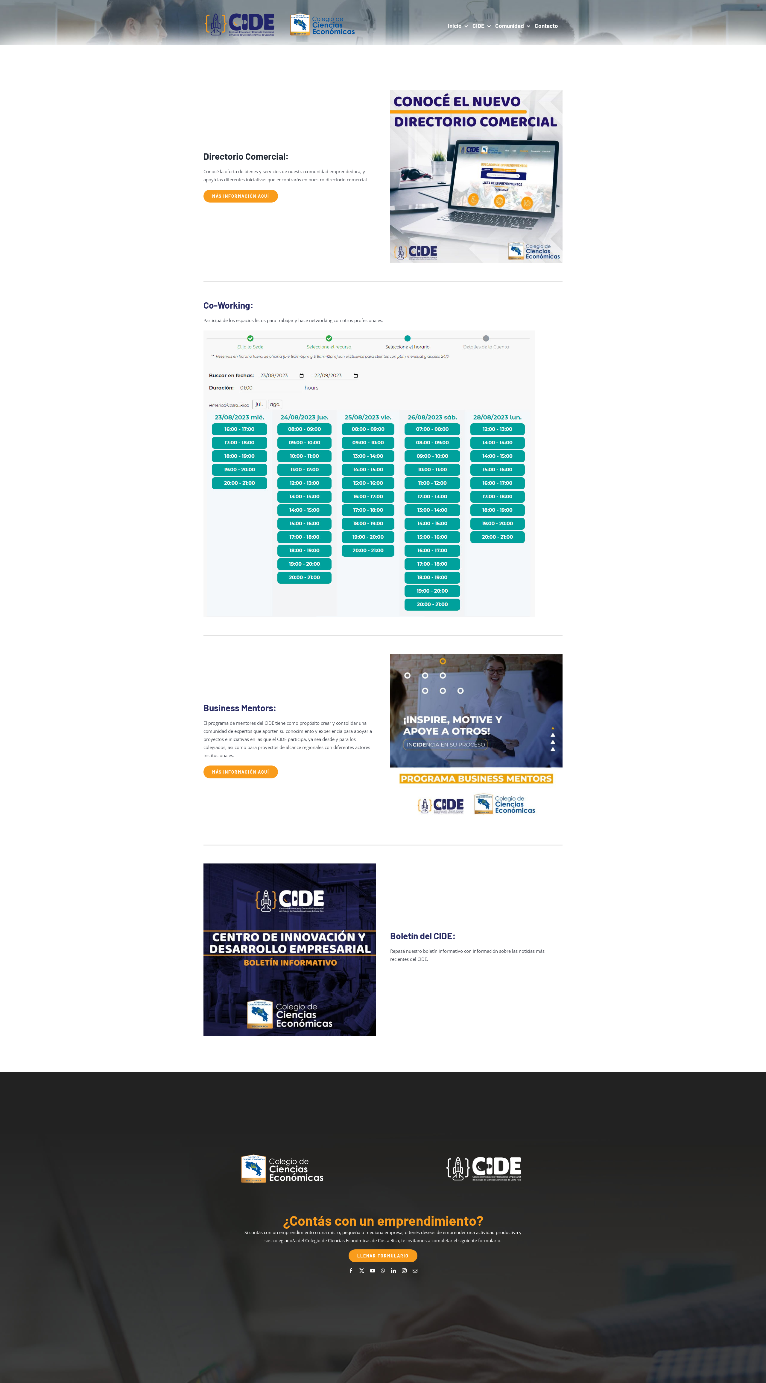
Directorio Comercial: (246, 156)
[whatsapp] (383, 1270)
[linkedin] (393, 1270)
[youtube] (372, 1270)
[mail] (415, 1270)
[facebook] (351, 1270)
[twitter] (361, 1270)
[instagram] (404, 1270)
